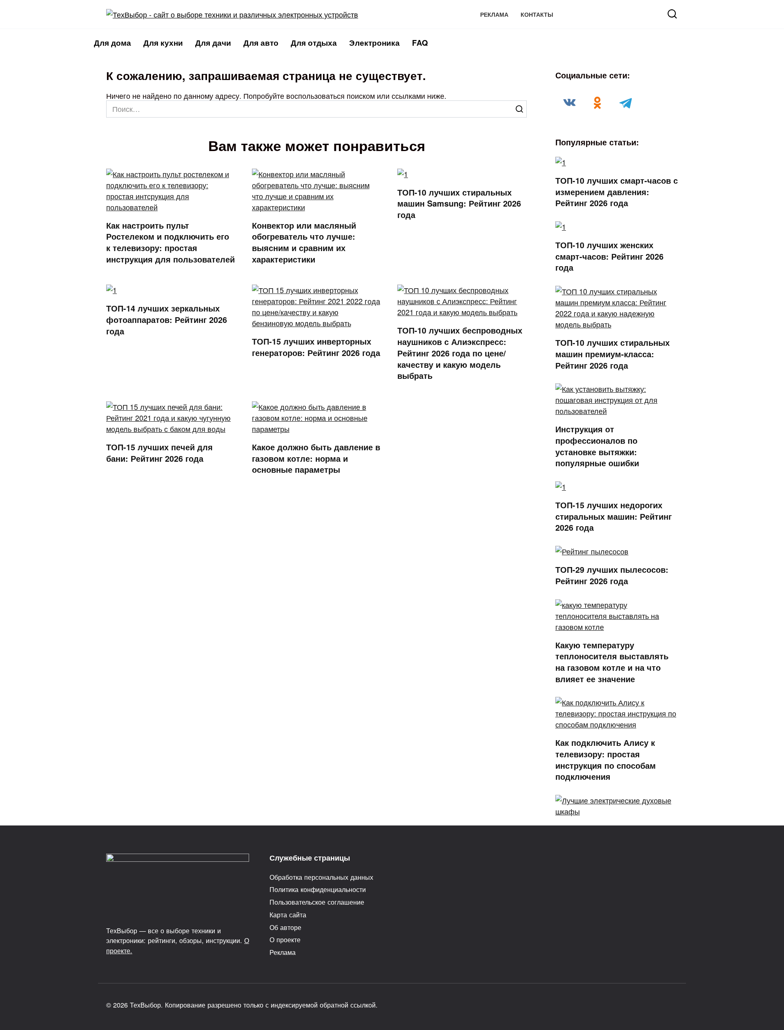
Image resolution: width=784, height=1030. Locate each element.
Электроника (374, 42)
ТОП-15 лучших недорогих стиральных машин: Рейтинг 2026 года (613, 516)
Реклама (494, 14)
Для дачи (213, 42)
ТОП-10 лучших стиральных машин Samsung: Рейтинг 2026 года (459, 203)
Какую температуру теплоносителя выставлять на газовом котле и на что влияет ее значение (611, 662)
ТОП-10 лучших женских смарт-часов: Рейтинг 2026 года (609, 256)
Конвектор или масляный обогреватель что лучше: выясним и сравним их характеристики (304, 242)
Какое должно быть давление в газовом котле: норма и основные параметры (316, 458)
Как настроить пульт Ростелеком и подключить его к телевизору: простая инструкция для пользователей (170, 242)
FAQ (420, 42)
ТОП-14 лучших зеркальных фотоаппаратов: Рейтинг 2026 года (166, 319)
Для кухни (163, 42)
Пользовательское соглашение (317, 902)
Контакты (537, 14)
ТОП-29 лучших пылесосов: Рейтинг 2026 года (611, 575)
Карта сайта (288, 914)
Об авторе (285, 927)
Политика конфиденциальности (318, 889)
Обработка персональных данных (321, 877)
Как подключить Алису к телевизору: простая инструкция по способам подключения (605, 759)
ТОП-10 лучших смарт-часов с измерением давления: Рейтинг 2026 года (616, 192)
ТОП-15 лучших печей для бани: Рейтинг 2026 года (159, 452)
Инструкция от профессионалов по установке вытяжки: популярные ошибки (597, 446)
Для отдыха (314, 42)
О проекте (285, 939)
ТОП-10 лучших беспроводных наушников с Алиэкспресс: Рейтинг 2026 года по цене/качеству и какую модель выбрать (459, 353)
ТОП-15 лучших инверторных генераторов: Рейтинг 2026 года (316, 347)
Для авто (260, 42)
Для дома (112, 42)
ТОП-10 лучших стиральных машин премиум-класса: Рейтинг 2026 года (612, 354)
